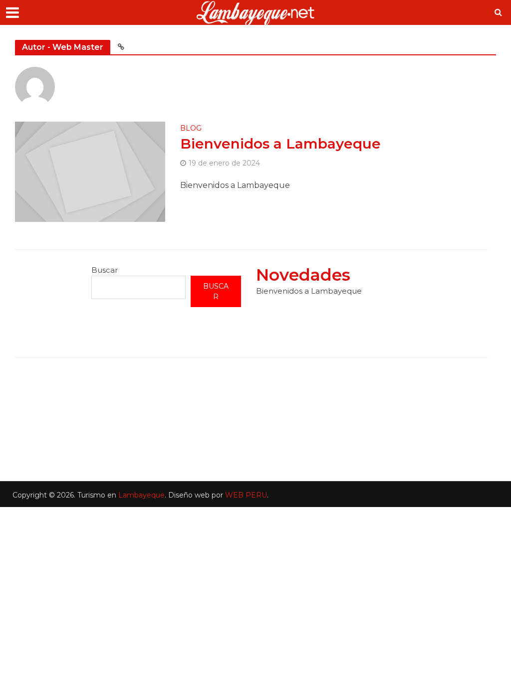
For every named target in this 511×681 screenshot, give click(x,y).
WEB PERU (246, 495)
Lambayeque (141, 495)
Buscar (104, 270)
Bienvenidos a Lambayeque (280, 143)
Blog (191, 129)
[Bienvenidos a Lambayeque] (90, 171)
